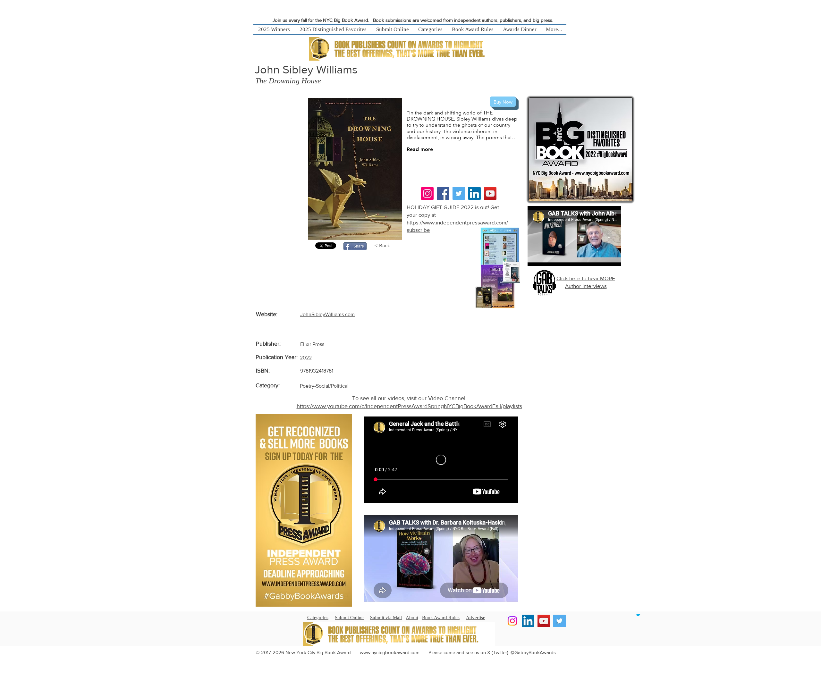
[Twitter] (459, 193)
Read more (420, 149)
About (412, 617)
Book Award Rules (441, 617)
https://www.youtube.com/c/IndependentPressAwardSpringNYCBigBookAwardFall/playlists (409, 406)
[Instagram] (427, 193)
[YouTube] (490, 193)
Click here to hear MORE (585, 278)
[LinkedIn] (474, 193)
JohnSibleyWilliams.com (327, 314)
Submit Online (349, 617)
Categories (317, 617)
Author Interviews (586, 286)
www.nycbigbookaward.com (389, 652)
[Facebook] (443, 193)
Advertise (475, 617)
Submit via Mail (386, 617)
